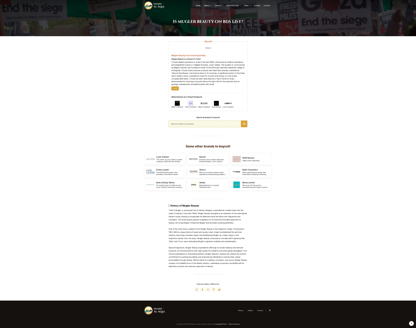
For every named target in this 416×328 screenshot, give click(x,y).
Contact (267, 5)
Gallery (250, 310)
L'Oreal (197, 59)
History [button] (218, 5)
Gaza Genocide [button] (232, 5)
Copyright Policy (221, 324)
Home (197, 5)
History (240, 310)
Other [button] (246, 5)
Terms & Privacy (234, 324)
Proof (175, 88)
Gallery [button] (207, 5)
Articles (257, 5)
